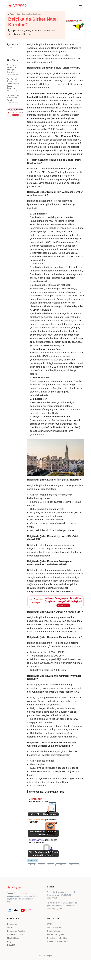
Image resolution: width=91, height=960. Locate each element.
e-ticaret (41, 865)
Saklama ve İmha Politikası (57, 942)
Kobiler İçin (32, 860)
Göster (10, 48)
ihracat (50, 865)
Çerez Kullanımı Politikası (57, 938)
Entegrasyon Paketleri (16, 931)
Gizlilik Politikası (53, 931)
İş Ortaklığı (11, 945)
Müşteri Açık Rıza (54, 928)
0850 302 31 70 (53, 898)
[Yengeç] (17, 5)
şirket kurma (61, 865)
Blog (9, 942)
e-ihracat (32, 865)
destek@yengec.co (54, 909)
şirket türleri (33, 87)
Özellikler (11, 928)
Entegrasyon (12, 924)
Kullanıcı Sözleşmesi (55, 935)
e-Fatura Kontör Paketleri (17, 935)
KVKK (49, 924)
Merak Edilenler (13, 938)
